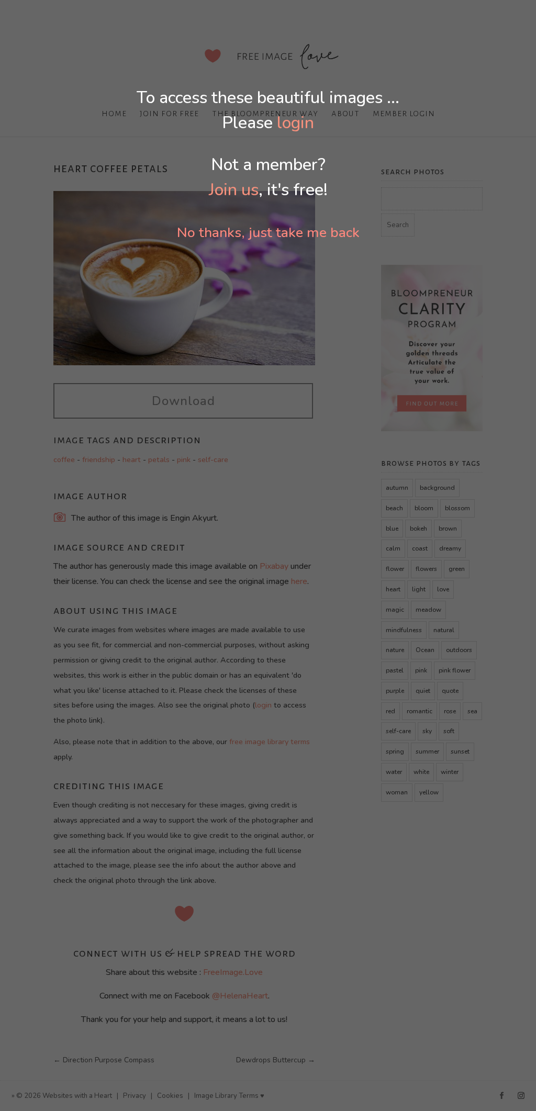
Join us (234, 189)
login (295, 122)
